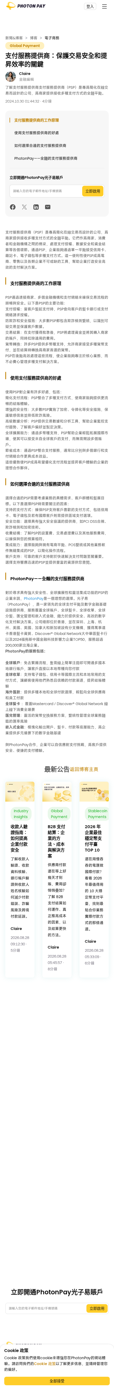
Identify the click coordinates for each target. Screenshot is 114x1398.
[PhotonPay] (26, 8)
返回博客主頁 (84, 769)
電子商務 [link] (52, 38)
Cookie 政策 (45, 1363)
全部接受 (57, 1381)
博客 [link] (33, 38)
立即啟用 (92, 191)
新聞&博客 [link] (14, 38)
